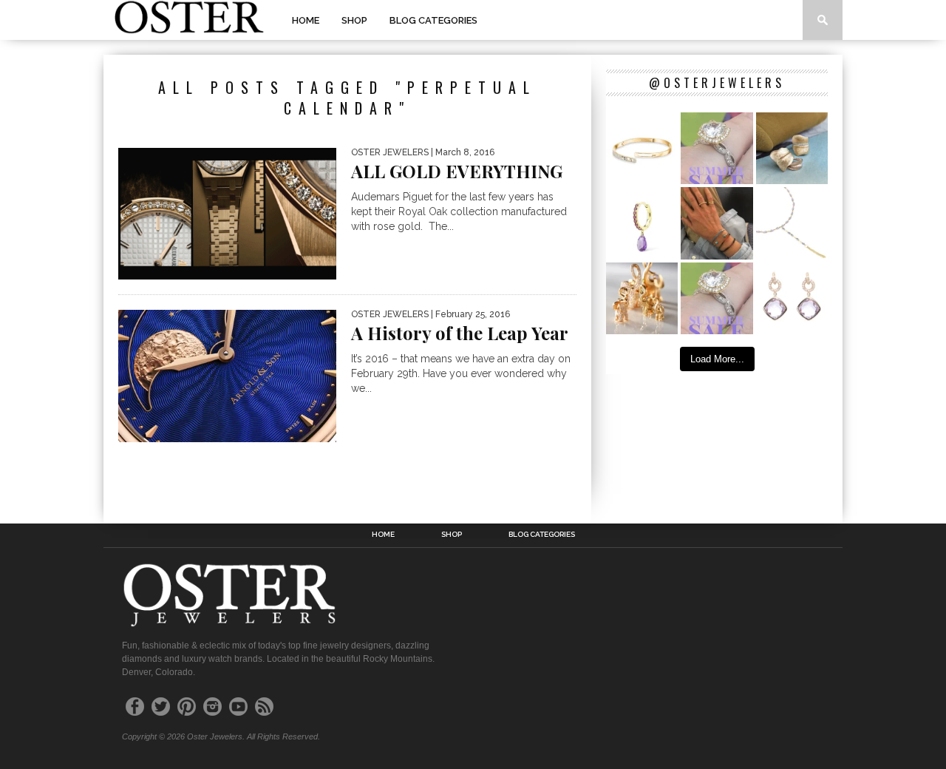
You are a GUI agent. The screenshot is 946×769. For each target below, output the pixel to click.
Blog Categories (433, 20)
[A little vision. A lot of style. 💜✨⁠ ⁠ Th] (792, 223)
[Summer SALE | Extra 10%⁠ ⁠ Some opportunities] (716, 148)
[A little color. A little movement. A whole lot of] (642, 223)
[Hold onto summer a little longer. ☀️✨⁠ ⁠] (716, 223)
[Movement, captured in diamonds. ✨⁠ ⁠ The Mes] (642, 148)
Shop (354, 20)
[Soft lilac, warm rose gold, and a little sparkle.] (792, 298)
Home (305, 20)
